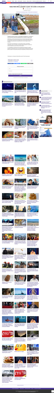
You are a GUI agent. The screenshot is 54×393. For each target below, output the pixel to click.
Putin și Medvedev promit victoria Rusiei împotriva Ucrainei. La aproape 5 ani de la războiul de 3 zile (32, 365)
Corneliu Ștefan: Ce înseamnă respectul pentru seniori (7, 352)
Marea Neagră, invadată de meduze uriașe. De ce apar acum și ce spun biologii (7, 91)
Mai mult (44, 1)
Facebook (11, 63)
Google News (16, 61)
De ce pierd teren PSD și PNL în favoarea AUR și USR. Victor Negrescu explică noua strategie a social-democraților (46, 106)
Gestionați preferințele (27, 388)
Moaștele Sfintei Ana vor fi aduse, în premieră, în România (20, 227)
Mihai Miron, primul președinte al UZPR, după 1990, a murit (7, 175)
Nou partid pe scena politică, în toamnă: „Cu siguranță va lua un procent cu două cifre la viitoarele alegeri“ (45, 94)
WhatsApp (24, 63)
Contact (32, 388)
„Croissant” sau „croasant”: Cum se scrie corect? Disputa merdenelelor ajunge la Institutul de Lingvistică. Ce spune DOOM (7, 365)
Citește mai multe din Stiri (20, 385)
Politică (13, 1)
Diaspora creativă (29, 1)
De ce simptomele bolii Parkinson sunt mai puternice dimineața (8, 127)
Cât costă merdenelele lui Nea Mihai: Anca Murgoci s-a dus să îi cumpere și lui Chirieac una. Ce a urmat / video (33, 353)
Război (16, 1)
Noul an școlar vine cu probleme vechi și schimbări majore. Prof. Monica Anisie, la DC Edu (7, 201)
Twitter (18, 63)
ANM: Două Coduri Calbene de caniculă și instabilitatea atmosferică (32, 339)
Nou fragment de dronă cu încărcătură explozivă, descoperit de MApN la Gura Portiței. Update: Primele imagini (8, 214)
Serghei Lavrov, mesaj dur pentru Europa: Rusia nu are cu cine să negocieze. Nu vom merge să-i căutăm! (33, 311)
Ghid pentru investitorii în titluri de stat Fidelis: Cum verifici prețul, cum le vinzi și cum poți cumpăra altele (32, 214)
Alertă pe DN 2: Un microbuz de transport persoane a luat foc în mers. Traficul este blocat (20, 283)
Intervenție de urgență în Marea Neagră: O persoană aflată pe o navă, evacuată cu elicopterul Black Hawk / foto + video (20, 297)
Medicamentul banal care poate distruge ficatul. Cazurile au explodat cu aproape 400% (7, 187)
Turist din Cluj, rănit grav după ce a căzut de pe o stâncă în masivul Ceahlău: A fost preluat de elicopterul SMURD (7, 325)
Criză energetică (20, 1)
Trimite (20, 75)
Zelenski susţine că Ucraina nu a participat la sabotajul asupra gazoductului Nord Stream (32, 187)
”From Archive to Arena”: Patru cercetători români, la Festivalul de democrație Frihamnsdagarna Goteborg (20, 242)
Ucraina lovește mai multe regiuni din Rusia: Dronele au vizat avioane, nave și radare (20, 104)
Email (30, 63)
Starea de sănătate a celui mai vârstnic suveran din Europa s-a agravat (32, 139)
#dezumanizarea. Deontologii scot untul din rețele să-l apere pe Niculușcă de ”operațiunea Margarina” (23, 2)
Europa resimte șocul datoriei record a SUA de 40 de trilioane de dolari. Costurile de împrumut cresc (33, 128)
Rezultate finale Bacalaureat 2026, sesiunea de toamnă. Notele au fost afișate (20, 127)
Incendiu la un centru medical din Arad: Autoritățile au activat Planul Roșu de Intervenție (7, 339)
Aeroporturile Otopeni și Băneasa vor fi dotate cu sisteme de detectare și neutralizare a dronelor (32, 104)
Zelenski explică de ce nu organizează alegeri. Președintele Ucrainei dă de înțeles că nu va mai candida (7, 257)
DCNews (4, 2)
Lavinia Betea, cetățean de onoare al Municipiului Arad (8, 163)
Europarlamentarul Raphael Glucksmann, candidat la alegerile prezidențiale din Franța (33, 175)
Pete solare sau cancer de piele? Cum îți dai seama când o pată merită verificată (7, 296)
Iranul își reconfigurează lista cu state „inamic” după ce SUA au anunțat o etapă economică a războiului (20, 325)
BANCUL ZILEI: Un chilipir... (19, 351)
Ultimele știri (9, 1)
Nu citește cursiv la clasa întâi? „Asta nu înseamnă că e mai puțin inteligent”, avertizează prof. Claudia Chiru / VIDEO (20, 140)
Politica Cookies (22, 388)
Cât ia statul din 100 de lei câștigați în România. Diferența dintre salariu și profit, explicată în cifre (32, 270)
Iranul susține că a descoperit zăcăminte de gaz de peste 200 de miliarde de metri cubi (7, 139)
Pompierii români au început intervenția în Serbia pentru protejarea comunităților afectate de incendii (7, 270)
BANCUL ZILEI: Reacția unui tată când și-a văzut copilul (20, 175)
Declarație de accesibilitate (37, 388)
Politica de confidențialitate (15, 388)
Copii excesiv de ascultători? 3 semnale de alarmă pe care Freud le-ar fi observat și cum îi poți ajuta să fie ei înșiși (20, 202)
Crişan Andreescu (29, 8)
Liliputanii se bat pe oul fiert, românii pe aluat (7, 283)
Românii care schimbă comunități (37, 1)
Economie (24, 1)
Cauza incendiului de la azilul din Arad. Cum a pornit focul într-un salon (20, 91)
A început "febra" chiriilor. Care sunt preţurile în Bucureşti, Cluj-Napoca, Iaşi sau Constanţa (32, 163)
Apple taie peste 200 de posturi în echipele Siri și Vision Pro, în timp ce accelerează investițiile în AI (33, 92)
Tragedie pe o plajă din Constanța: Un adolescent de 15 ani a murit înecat (20, 378)
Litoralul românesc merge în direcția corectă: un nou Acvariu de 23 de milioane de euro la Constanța (7, 104)
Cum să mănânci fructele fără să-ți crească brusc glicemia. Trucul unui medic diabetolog (8, 241)
